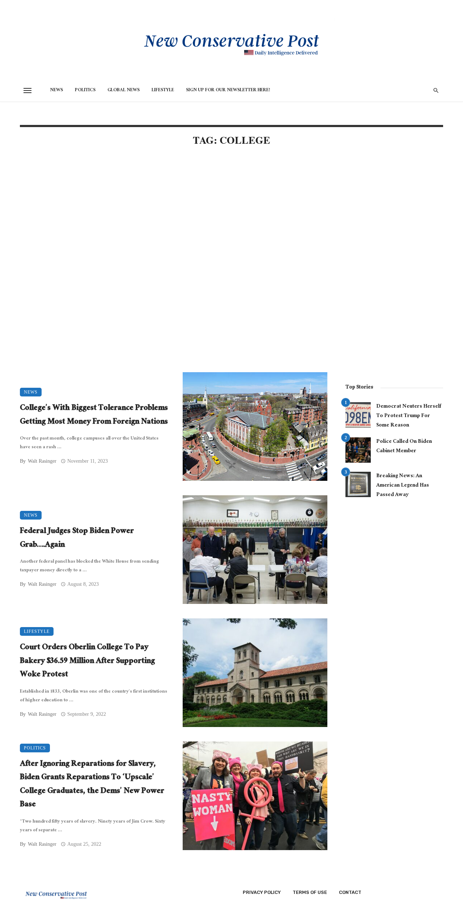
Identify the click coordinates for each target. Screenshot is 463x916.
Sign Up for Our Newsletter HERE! (228, 90)
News (56, 90)
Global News (123, 90)
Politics (85, 90)
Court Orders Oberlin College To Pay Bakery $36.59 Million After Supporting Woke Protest (87, 661)
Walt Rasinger (42, 461)
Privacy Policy (262, 892)
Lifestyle (163, 90)
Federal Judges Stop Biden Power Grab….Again (77, 538)
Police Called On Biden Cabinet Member (404, 446)
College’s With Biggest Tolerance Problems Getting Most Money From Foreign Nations (94, 415)
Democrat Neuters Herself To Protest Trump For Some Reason (408, 416)
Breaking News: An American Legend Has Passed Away (402, 486)
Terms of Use (310, 892)
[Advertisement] (173, 214)
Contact (350, 892)
